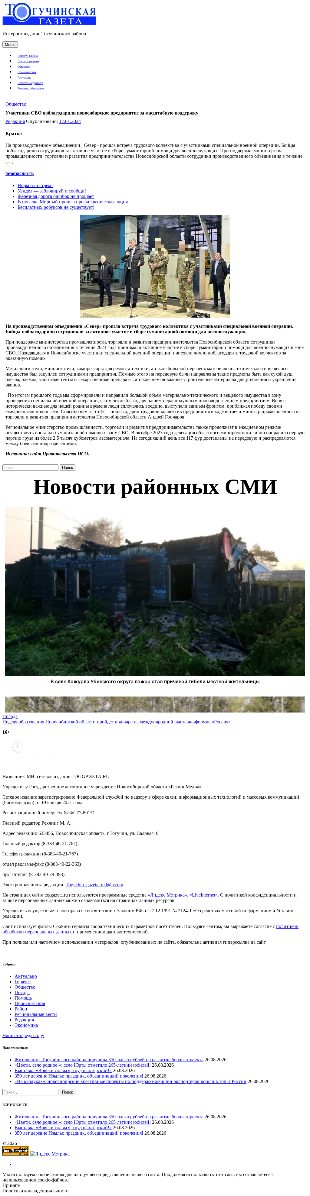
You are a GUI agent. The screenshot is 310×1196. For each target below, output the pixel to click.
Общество (24, 66)
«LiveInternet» (204, 894)
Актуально (24, 77)
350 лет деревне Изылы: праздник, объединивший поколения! (79, 1075)
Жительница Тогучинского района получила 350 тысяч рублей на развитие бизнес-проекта (109, 1059)
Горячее (23, 981)
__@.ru (94, 884)
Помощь (23, 997)
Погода (22, 992)
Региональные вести (36, 1014)
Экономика (26, 1025)
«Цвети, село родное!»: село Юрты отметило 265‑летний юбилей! (83, 1065)
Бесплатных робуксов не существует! (56, 207)
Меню (10, 44)
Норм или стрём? (35, 185)
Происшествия (27, 72)
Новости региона (28, 61)
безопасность (19, 173)
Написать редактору (30, 83)
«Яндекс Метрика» (167, 894)
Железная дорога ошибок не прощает (56, 196)
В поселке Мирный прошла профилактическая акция (73, 201)
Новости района (28, 55)
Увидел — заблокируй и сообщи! (52, 190)
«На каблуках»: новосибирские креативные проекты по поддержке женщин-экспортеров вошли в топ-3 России (130, 1081)
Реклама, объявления (31, 88)
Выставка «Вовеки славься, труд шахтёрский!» (63, 1070)
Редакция (15, 121)
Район (21, 1008)
